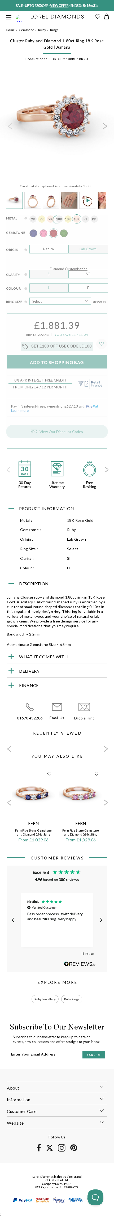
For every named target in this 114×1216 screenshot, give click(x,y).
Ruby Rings (71, 999)
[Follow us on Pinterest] (73, 1150)
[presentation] (9, 127)
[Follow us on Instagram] (61, 1151)
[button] (13, 920)
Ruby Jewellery (45, 999)
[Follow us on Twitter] (49, 1150)
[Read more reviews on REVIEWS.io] (80, 964)
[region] (57, 919)
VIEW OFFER (59, 6)
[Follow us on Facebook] (39, 1150)
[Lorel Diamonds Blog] (57, 17)
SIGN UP (93, 1054)
